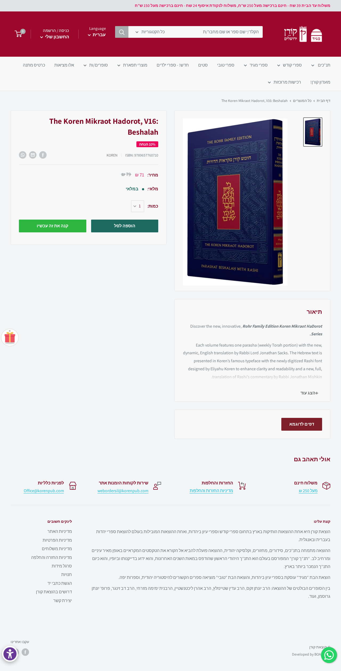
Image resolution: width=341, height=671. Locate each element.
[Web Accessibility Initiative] (10, 654)
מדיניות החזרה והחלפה (51, 557)
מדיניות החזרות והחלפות (211, 490)
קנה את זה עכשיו (52, 226)
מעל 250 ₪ (308, 490)
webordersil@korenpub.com (123, 490)
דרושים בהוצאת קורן (54, 592)
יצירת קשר (62, 600)
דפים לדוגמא (301, 424)
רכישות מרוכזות (287, 82)
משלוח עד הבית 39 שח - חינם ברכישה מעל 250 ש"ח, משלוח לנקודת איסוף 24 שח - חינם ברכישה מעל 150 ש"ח (232, 5)
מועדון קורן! (320, 82)
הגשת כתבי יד (59, 583)
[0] (16, 34)
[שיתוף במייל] (32, 155)
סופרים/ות (98, 65)
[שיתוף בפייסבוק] (43, 155)
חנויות (66, 574)
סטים (203, 65)
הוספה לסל (124, 226)
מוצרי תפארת (135, 65)
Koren (112, 155)
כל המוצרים (302, 100)
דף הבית (323, 100)
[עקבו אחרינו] (25, 652)
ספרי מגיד (259, 65)
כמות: (152, 206)
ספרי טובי (225, 65)
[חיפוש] (121, 32)
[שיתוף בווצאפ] (22, 155)
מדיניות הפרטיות (57, 540)
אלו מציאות (64, 65)
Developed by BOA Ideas (311, 654)
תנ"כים (323, 65)
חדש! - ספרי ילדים (173, 65)
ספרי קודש (292, 65)
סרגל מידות (62, 566)
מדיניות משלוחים (57, 548)
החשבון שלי (56, 37)
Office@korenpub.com (44, 490)
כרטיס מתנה (34, 65)
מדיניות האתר (59, 531)
